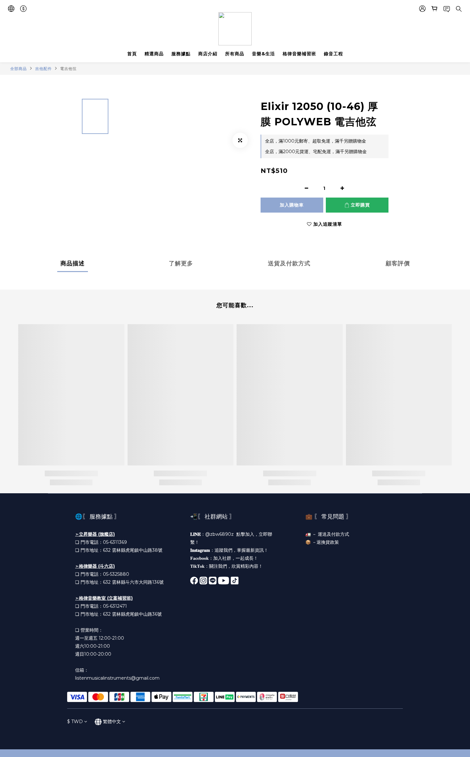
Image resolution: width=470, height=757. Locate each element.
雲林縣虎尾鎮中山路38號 (137, 550)
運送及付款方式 (333, 534)
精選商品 (154, 54)
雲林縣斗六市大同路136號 (138, 582)
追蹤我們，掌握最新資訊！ (241, 550)
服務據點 (181, 54)
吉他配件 (43, 68)
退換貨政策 (328, 542)
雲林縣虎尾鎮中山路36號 (137, 614)
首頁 (132, 54)
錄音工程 (333, 54)
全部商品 (18, 68)
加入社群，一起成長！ (235, 558)
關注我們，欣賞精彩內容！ (236, 566)
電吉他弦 (68, 68)
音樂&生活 (263, 54)
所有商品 (234, 54)
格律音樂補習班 (299, 54)
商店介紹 (207, 54)
